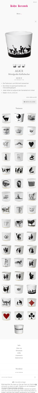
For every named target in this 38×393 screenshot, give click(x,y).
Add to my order (30, 102)
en (36, 2)
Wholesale (19, 350)
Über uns (19, 348)
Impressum (19, 355)
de (34, 2)
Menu (19, 14)
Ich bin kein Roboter (7, 377)
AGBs (19, 353)
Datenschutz (19, 358)
